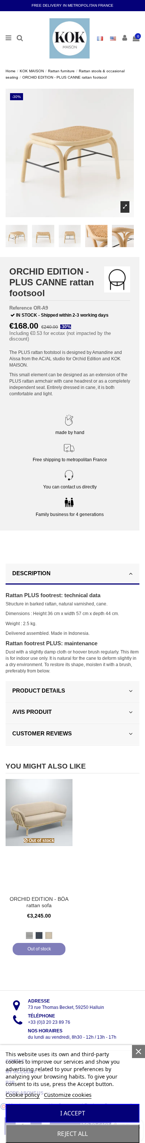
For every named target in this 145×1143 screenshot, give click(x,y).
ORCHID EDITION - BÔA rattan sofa (39, 902)
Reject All (72, 1134)
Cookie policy (23, 1094)
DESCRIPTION (31, 573)
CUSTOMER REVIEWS (42, 733)
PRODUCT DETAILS (38, 690)
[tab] (72, 574)
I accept (72, 1113)
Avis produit (32, 712)
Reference (20, 308)
